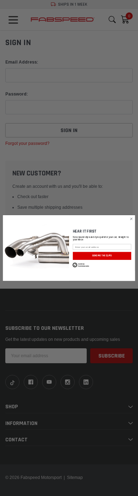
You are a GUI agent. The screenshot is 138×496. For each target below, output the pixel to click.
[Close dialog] (131, 219)
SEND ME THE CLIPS (102, 255)
